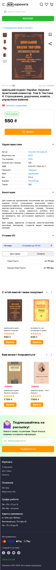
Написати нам (8, 559)
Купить (30, 132)
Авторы (5, 487)
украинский (33, 173)
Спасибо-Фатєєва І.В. (37, 152)
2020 (30, 159)
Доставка (15, 253)
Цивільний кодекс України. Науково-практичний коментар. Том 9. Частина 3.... (13, 329)
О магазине (7, 467)
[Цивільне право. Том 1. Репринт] (41, 373)
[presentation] (47, 292)
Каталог (28, 18)
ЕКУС (30, 155)
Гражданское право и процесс (18, 28)
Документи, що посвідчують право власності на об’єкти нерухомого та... (40, 329)
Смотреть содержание (16, 105)
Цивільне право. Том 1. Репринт (40, 391)
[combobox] (28, 12)
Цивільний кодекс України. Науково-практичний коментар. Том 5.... (13, 391)
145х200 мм (33, 181)
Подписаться (28, 449)
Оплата (41, 253)
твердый (32, 170)
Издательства (8, 491)
